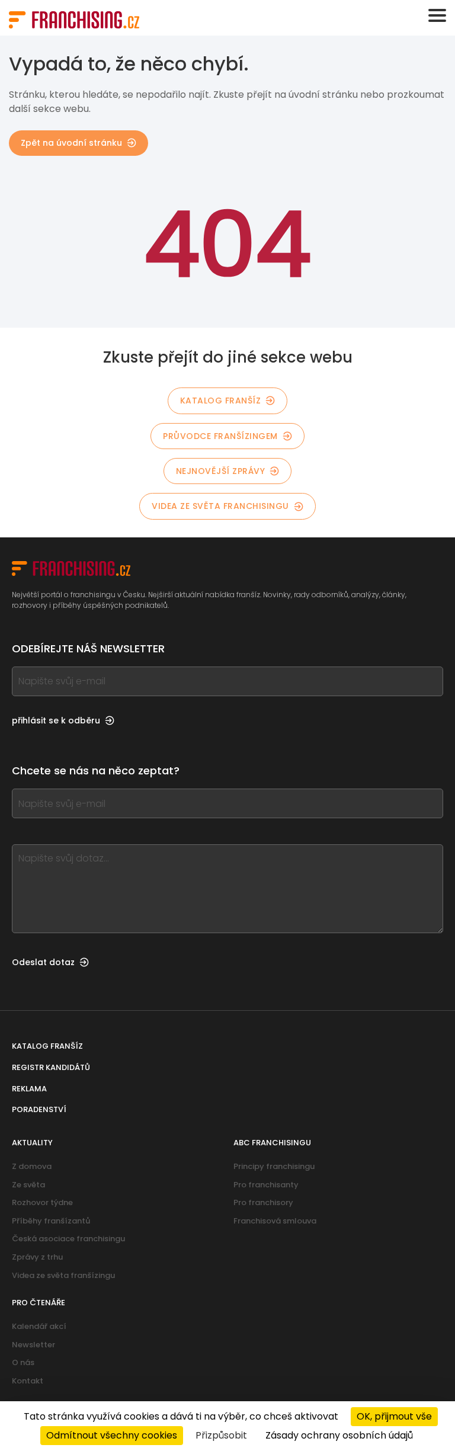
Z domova (32, 1166)
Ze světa (28, 1184)
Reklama (29, 1088)
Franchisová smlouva (274, 1220)
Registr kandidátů (51, 1067)
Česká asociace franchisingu (68, 1238)
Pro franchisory (263, 1202)
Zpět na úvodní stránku (71, 143)
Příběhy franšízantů (51, 1220)
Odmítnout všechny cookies (111, 1435)
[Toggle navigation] (437, 15)
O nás (23, 1362)
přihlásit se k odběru (56, 720)
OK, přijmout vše (394, 1416)
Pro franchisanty (266, 1184)
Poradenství (39, 1109)
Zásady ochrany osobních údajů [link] (339, 1435)
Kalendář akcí (39, 1326)
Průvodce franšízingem (220, 436)
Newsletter (33, 1344)
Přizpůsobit (221, 1435)
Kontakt (27, 1380)
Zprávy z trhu (37, 1257)
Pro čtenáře (38, 1302)
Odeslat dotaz (43, 962)
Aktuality (32, 1142)
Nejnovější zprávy (220, 471)
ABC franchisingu (272, 1142)
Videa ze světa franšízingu (63, 1275)
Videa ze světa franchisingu (220, 506)
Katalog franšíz (220, 400)
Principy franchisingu (274, 1166)
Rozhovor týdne (42, 1202)
